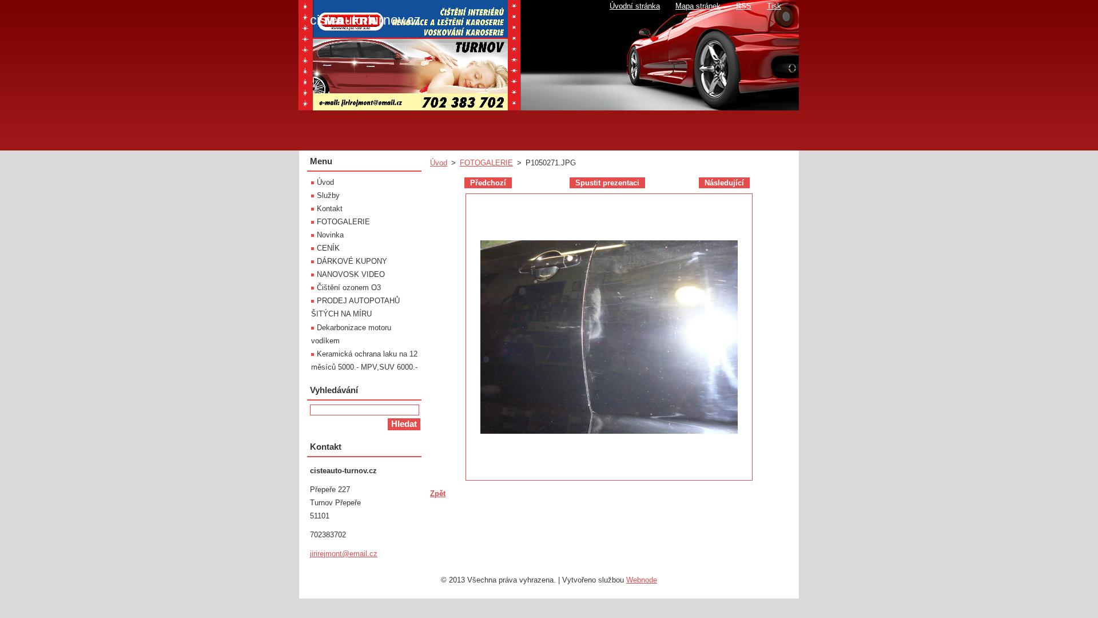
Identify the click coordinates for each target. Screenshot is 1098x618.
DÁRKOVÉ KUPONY (352, 261)
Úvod (438, 163)
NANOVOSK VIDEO (351, 274)
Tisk (774, 6)
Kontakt (330, 208)
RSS (743, 6)
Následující (724, 183)
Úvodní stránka (635, 6)
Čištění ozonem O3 (349, 287)
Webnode (641, 580)
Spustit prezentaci (607, 183)
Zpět (437, 493)
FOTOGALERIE (486, 163)
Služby (328, 195)
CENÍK (328, 248)
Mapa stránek (698, 6)
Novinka (330, 235)
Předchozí (488, 183)
